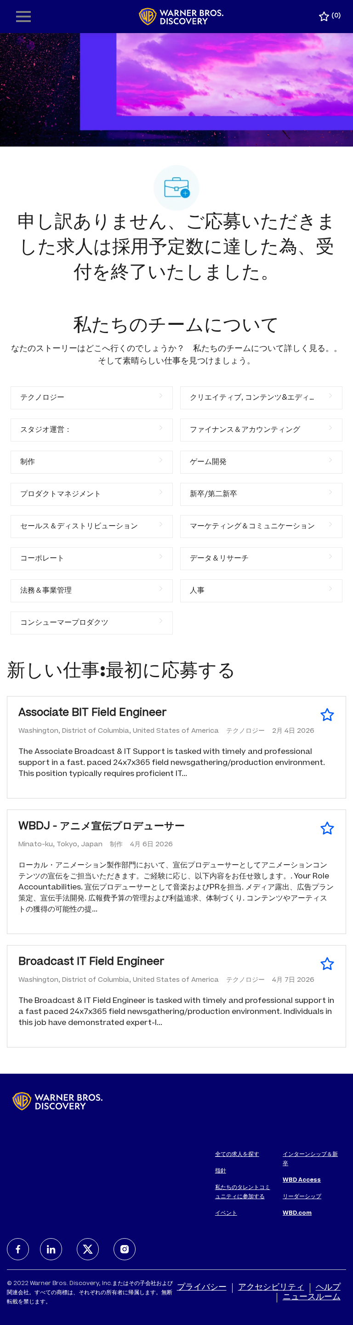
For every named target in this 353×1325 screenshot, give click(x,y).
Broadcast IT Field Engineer (91, 962)
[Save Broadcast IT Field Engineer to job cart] (327, 964)
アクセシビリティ (271, 1288)
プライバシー (202, 1288)
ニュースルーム (312, 1297)
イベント (226, 1213)
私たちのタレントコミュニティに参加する (242, 1192)
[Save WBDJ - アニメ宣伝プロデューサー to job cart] (327, 828)
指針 (220, 1171)
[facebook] (18, 1249)
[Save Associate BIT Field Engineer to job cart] (327, 715)
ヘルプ (328, 1288)
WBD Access (302, 1180)
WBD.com (297, 1213)
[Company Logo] (181, 17)
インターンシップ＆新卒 (310, 1159)
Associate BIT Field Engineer (92, 713)
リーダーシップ (302, 1197)
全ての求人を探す (237, 1154)
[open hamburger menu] (23, 17)
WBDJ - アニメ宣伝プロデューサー (101, 827)
